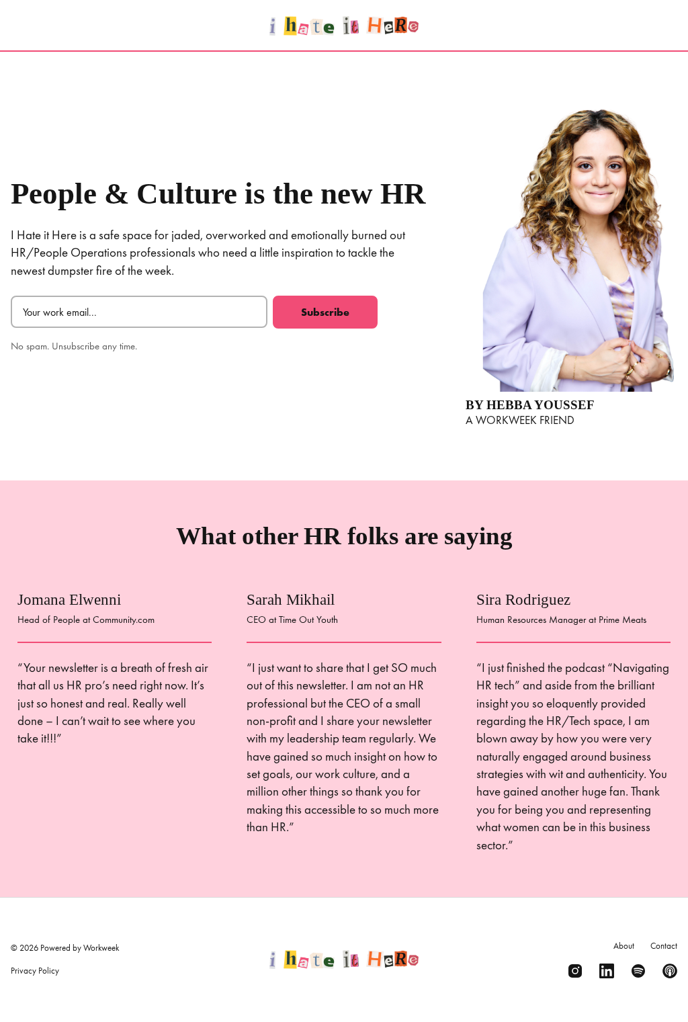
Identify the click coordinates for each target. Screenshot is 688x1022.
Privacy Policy (35, 970)
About (623, 945)
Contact (663, 945)
